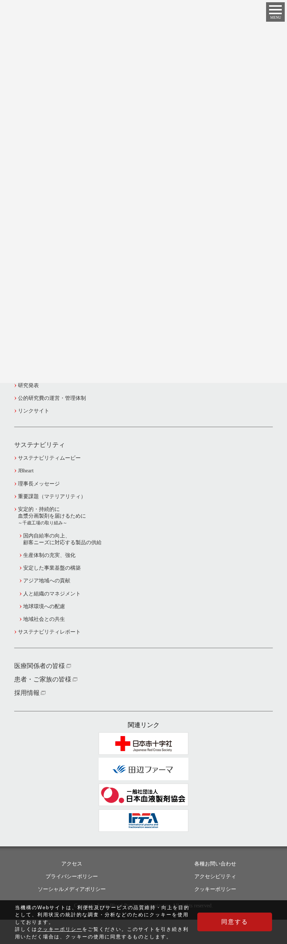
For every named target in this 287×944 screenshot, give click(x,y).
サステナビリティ (39, 444)
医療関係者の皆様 (39, 665)
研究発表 (28, 385)
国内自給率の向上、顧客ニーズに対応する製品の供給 (62, 539)
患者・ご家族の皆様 (42, 679)
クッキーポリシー (215, 889)
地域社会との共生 (44, 619)
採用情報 (27, 692)
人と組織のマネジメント (52, 594)
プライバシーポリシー (72, 876)
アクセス (71, 864)
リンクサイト (33, 411)
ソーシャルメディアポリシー (72, 889)
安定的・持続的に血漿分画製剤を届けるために (52, 515)
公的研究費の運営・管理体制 (52, 398)
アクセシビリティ (215, 876)
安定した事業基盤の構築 (52, 568)
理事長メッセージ (39, 484)
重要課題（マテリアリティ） (52, 496)
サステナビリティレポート (49, 632)
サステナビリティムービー (49, 458)
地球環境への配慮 (44, 606)
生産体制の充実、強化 (49, 555)
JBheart (26, 470)
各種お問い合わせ (215, 864)
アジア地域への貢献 (46, 580)
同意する (234, 922)
